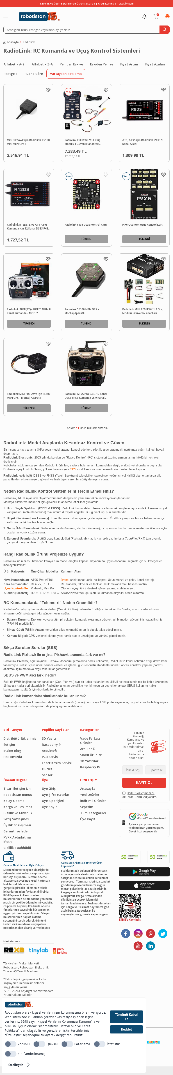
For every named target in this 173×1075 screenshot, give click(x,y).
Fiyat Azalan (155, 64)
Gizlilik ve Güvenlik (17, 813)
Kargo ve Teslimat (17, 807)
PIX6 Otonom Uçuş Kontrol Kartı (142, 225)
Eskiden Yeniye (101, 64)
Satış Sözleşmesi (16, 819)
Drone (64, 580)
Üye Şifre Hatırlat (56, 794)
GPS (73, 469)
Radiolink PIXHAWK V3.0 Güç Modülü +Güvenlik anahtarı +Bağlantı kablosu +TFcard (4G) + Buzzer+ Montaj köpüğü (86, 142)
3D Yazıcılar (89, 761)
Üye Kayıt (49, 807)
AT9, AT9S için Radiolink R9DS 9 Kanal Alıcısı (142, 142)
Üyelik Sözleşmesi (17, 825)
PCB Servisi (50, 757)
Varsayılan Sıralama (66, 74)
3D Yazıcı (49, 738)
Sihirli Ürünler (91, 755)
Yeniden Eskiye (71, 64)
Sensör (47, 775)
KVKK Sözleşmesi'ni (140, 793)
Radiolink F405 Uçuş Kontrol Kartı (86, 225)
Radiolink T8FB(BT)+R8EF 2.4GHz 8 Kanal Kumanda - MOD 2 (29, 311)
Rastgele (10, 74)
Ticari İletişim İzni (17, 788)
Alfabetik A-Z (14, 64)
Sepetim (86, 807)
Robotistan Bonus (17, 794)
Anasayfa (13, 42)
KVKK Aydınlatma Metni (17, 839)
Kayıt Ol (144, 782)
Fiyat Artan (129, 64)
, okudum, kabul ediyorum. (139, 795)
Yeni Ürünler (89, 794)
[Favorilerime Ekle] (48, 90)
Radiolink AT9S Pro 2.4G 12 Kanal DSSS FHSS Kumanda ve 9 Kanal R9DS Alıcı (86, 396)
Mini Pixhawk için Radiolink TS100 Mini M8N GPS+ (28, 142)
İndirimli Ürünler (93, 801)
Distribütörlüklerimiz (19, 738)
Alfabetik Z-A (42, 64)
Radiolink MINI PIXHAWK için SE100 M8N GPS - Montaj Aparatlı (28, 396)
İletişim (9, 744)
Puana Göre (34, 74)
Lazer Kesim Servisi (57, 763)
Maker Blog (12, 750)
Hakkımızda (12, 757)
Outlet (47, 769)
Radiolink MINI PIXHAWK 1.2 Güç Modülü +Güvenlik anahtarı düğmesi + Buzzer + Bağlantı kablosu (142, 311)
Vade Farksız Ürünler (90, 740)
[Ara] (164, 29)
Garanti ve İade (15, 831)
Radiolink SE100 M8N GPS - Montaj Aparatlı (82, 311)
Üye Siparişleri (53, 801)
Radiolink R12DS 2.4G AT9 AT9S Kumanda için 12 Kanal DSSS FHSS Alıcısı (28, 227)
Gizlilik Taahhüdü (17, 848)
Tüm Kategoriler (93, 813)
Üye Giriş (49, 788)
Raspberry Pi (51, 744)
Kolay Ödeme (13, 801)
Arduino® (49, 750)
